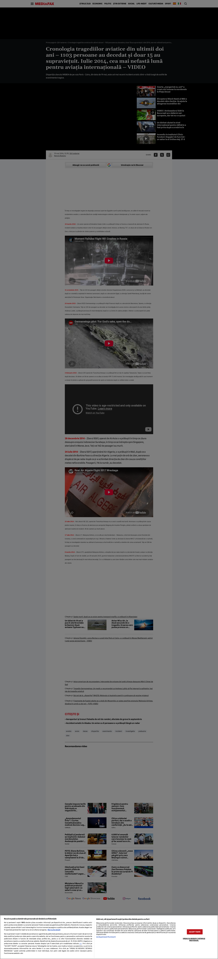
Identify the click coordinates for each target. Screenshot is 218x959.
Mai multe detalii (54, 930)
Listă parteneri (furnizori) (106, 937)
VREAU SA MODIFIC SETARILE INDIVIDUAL (194, 939)
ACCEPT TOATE (194, 932)
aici (80, 943)
